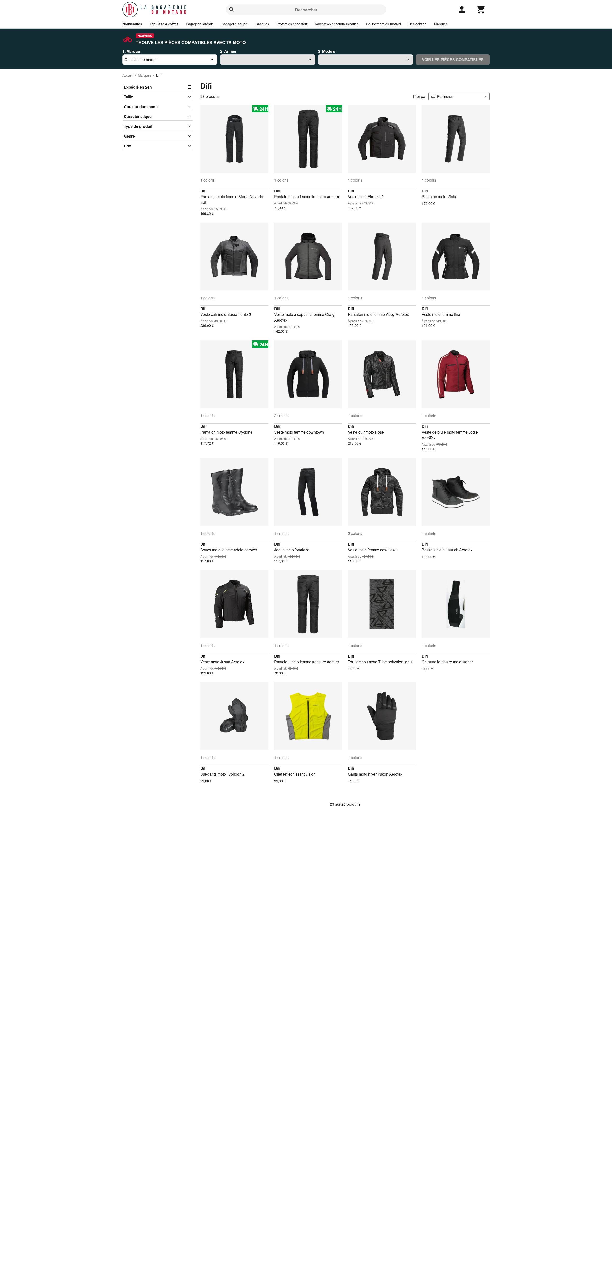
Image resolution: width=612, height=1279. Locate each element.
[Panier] (481, 9)
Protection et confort (292, 24)
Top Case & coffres (164, 24)
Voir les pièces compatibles (453, 59)
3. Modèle (326, 51)
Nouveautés (132, 24)
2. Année (228, 51)
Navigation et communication (337, 24)
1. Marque (131, 51)
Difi (203, 191)
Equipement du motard (383, 24)
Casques (262, 24)
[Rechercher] (232, 9)
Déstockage (417, 24)
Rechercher (306, 9)
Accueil (127, 75)
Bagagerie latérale (200, 24)
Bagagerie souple (234, 24)
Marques (441, 24)
